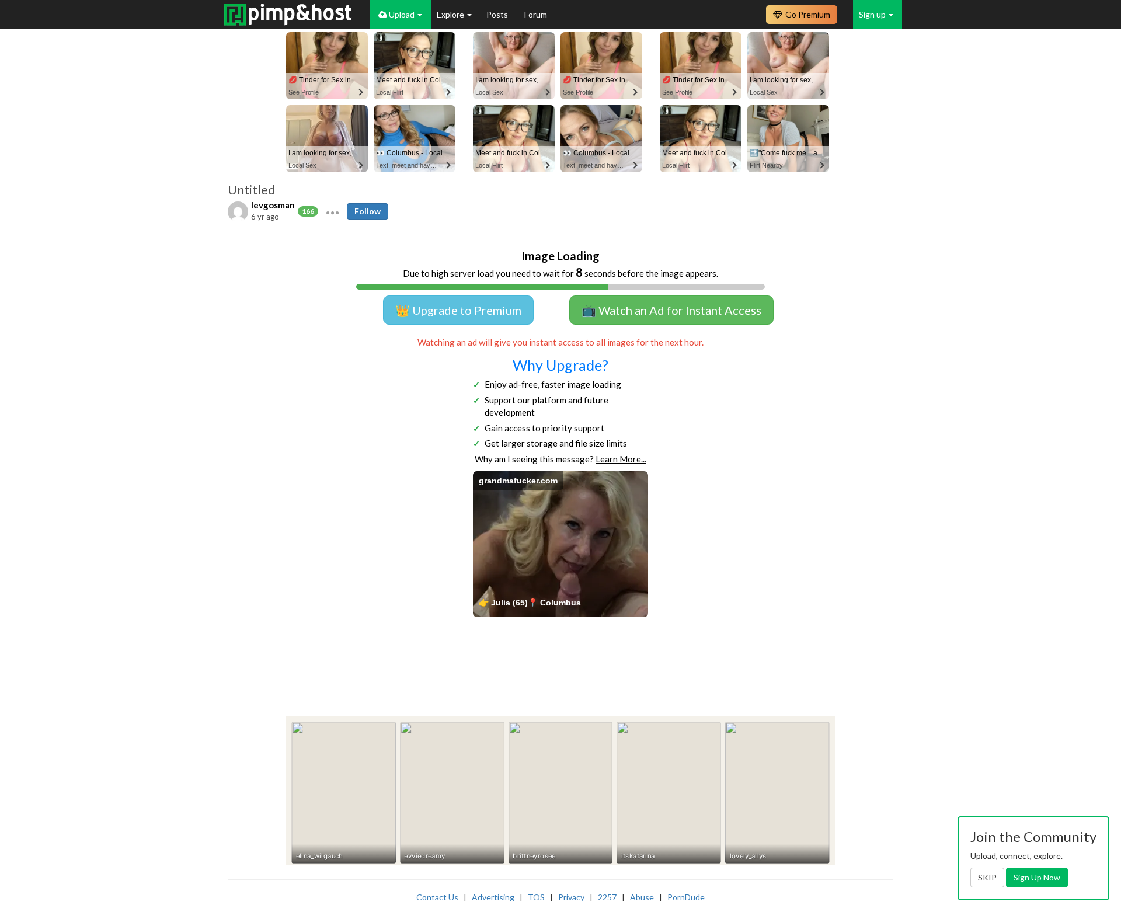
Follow (367, 211)
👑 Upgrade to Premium (458, 310)
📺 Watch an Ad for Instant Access (671, 310)
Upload (401, 14)
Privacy (571, 897)
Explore (451, 14)
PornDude (686, 897)
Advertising (493, 897)
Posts (498, 14)
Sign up (873, 14)
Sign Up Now (1037, 877)
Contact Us (437, 897)
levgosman (273, 205)
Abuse (642, 897)
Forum (535, 14)
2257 (607, 897)
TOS (536, 897)
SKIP (987, 877)
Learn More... (621, 459)
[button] (332, 211)
